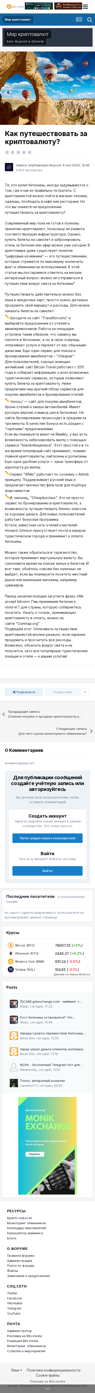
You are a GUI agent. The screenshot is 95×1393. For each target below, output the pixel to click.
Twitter (12, 1293)
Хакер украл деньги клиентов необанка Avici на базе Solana (51, 1049)
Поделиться (25, 692)
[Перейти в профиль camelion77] (14, 1083)
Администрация (19, 1261)
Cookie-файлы (47, 1375)
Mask (24, 1006)
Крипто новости (19, 1218)
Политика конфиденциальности (53, 1370)
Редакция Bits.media (22, 1341)
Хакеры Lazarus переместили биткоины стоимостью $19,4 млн (51, 1033)
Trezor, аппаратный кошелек (42, 1081)
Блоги (11, 1238)
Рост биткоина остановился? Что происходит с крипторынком (46, 1017)
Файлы (12, 1271)
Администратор (19, 1331)
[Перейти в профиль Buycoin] (9, 167)
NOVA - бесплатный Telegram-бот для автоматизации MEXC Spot (50, 1065)
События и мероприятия (26, 1351)
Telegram (14, 1308)
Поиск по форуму (20, 1265)
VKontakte (14, 1303)
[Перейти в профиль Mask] (14, 1004)
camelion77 (28, 1085)
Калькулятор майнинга (25, 1233)
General (37, 41)
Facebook (14, 1298)
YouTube (13, 1313)
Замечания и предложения (28, 1276)
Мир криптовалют (28, 34)
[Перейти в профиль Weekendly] (14, 1067)
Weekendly (28, 1070)
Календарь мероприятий (26, 1228)
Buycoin (21, 41)
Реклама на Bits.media (24, 1336)
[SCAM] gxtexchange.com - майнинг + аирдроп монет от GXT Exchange (49, 1002)
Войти (47, 871)
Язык (15, 1370)
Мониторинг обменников (26, 1223)
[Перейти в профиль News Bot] (14, 1035)
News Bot (27, 1038)
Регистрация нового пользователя (47, 838)
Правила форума (20, 1255)
